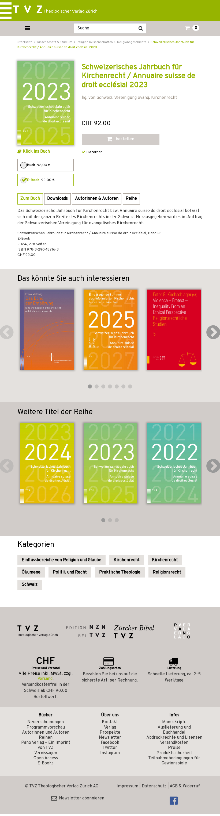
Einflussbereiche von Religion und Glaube (61, 560)
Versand (45, 679)
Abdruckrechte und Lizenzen (174, 737)
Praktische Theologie (119, 572)
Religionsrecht (167, 572)
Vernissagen (45, 753)
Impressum (127, 786)
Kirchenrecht (127, 560)
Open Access (45, 758)
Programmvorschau (46, 727)
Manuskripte (174, 722)
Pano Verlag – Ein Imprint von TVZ (45, 745)
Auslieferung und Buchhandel (174, 730)
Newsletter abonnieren (80, 798)
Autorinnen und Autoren (45, 732)
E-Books (46, 763)
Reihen (46, 737)
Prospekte (110, 732)
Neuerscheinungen (45, 722)
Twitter (110, 747)
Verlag (110, 727)
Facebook (110, 742)
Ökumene (31, 572)
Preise (174, 747)
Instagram (110, 753)
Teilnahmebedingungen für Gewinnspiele (174, 761)
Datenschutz (154, 786)
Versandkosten (174, 742)
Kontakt (110, 722)
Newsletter (110, 737)
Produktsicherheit (174, 753)
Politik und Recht (70, 572)
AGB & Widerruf (185, 786)
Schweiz (30, 584)
